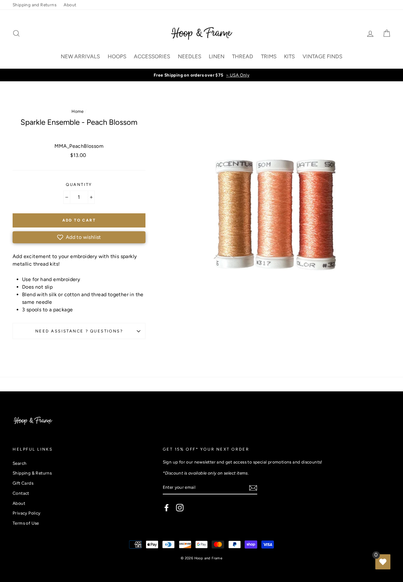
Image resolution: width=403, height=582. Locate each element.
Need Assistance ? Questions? (79, 331)
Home (77, 111)
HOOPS (117, 56)
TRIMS (268, 56)
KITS (289, 56)
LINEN (216, 56)
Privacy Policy (27, 513)
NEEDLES (189, 56)
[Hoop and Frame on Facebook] (166, 507)
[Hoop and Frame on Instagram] (180, 507)
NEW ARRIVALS (80, 56)
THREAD (242, 56)
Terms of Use (26, 523)
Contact (21, 493)
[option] (201, 75)
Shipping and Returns (34, 4)
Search (19, 463)
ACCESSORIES (152, 56)
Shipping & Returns (32, 472)
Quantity (79, 184)
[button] (79, 237)
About (70, 4)
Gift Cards (23, 483)
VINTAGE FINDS (322, 56)
